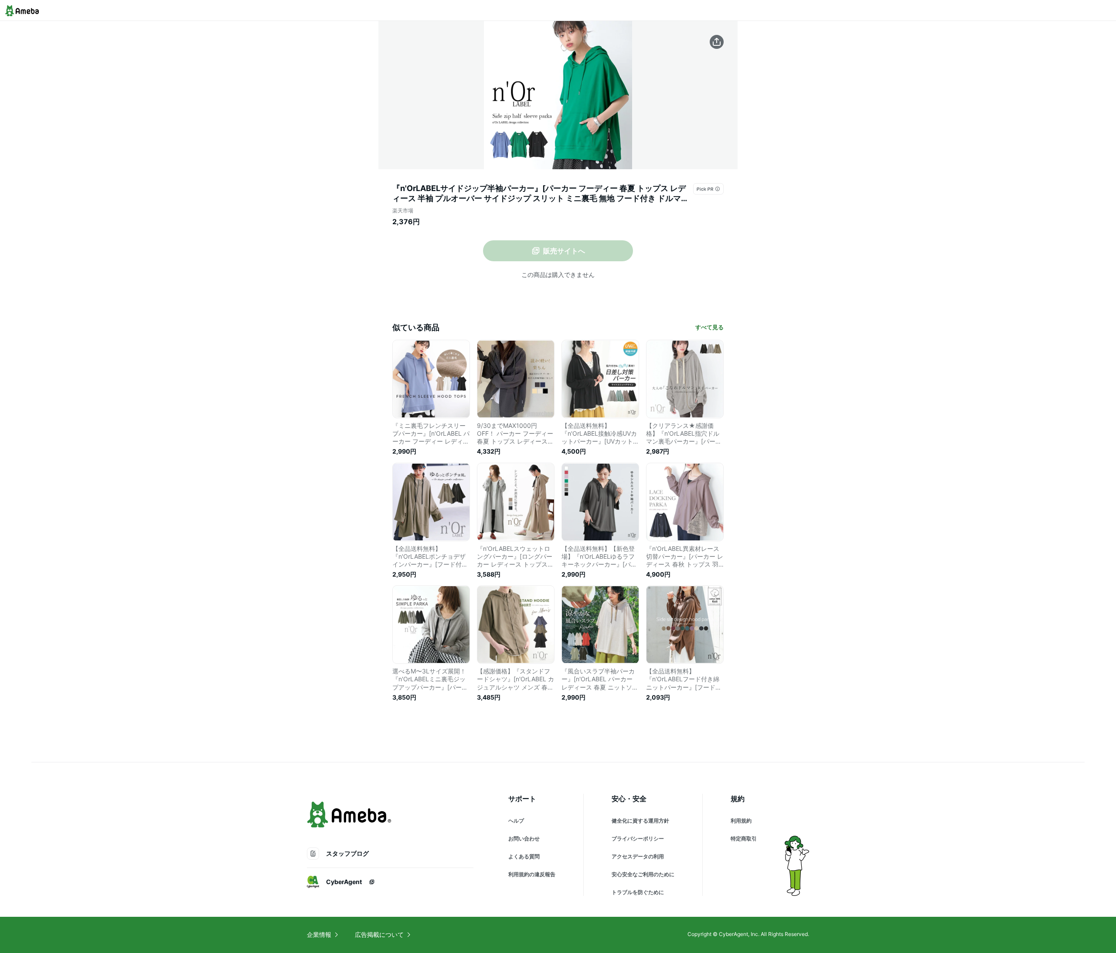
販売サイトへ (564, 250)
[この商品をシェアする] (717, 42)
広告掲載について (379, 934)
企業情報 (319, 934)
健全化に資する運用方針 (640, 820)
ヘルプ (516, 820)
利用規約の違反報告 (531, 874)
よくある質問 (524, 856)
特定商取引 (744, 838)
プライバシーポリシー (638, 838)
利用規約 (741, 820)
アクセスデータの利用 (638, 856)
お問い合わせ (524, 838)
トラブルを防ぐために (638, 892)
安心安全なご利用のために (643, 874)
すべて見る (709, 327)
